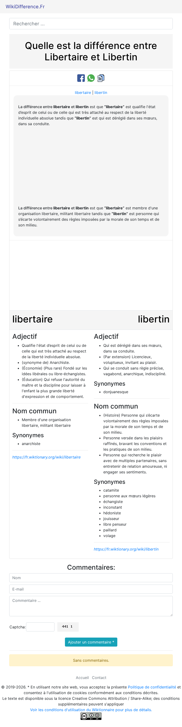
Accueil (82, 677)
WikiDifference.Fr (25, 6)
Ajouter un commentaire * (91, 642)
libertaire (83, 92)
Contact (99, 677)
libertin (101, 92)
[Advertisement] (91, 166)
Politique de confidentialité (152, 687)
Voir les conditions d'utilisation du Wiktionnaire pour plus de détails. (91, 709)
